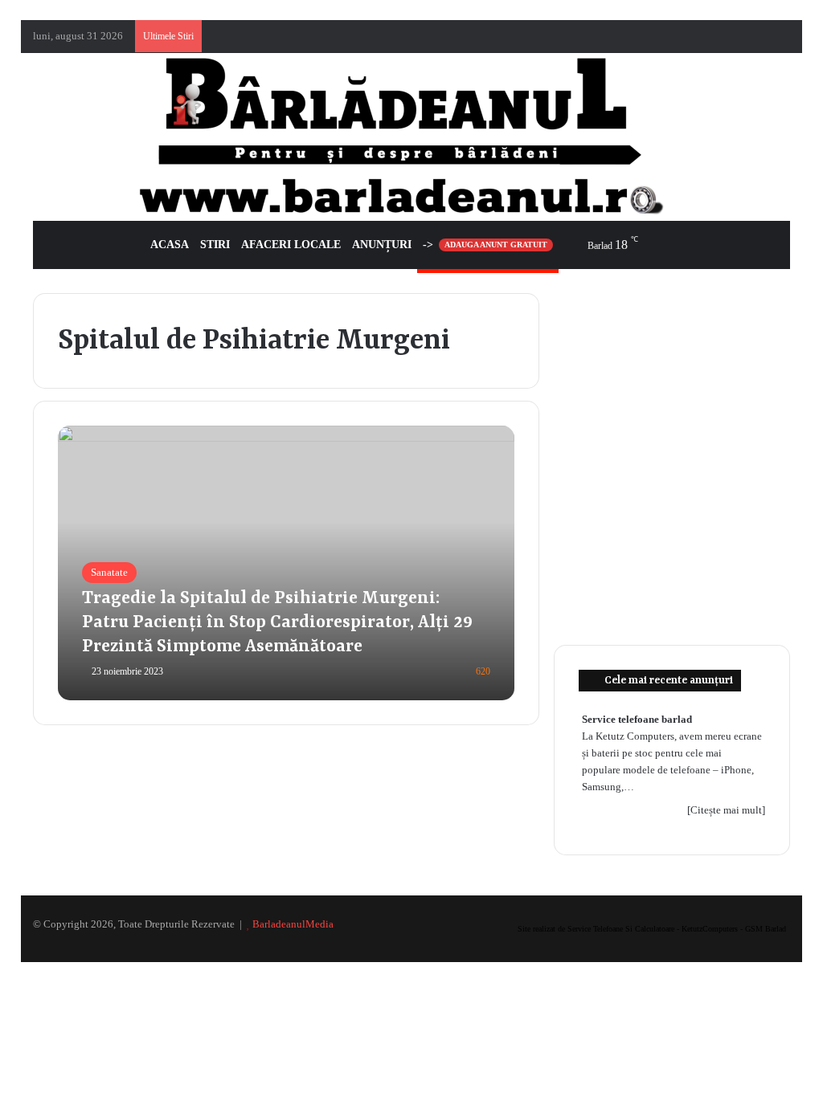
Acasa (169, 245)
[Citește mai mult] (726, 810)
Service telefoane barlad (637, 719)
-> (485, 245)
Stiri (215, 245)
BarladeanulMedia (293, 924)
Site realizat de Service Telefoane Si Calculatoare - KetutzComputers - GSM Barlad (652, 928)
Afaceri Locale (291, 245)
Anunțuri (382, 245)
